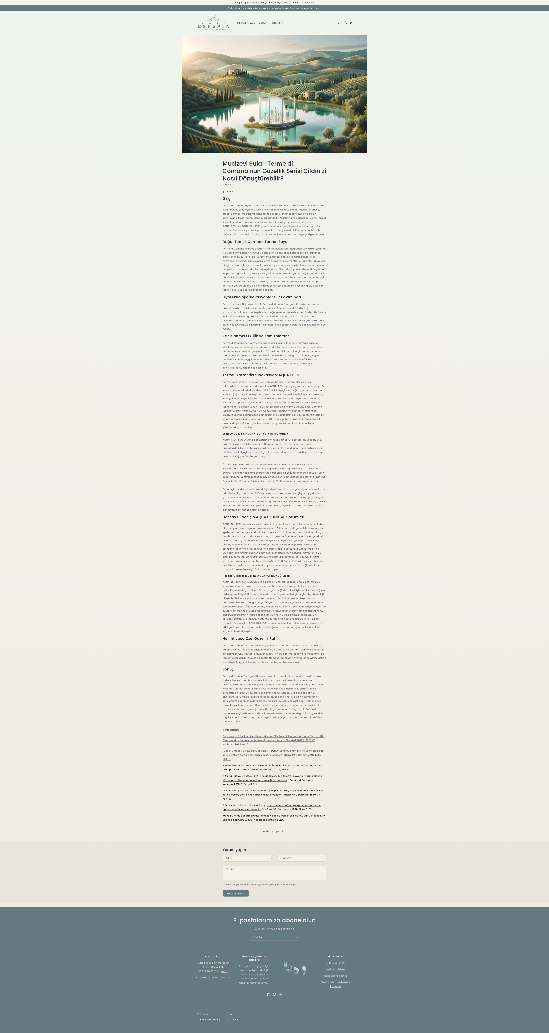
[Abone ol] (297, 937)
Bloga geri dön (276, 831)
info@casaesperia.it (219, 977)
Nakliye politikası (336, 969)
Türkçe (236, 1019)
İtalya (224, 971)
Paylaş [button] (229, 191)
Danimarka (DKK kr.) (210, 1019)
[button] (264, 23)
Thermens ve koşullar (336, 975)
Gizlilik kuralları (336, 963)
